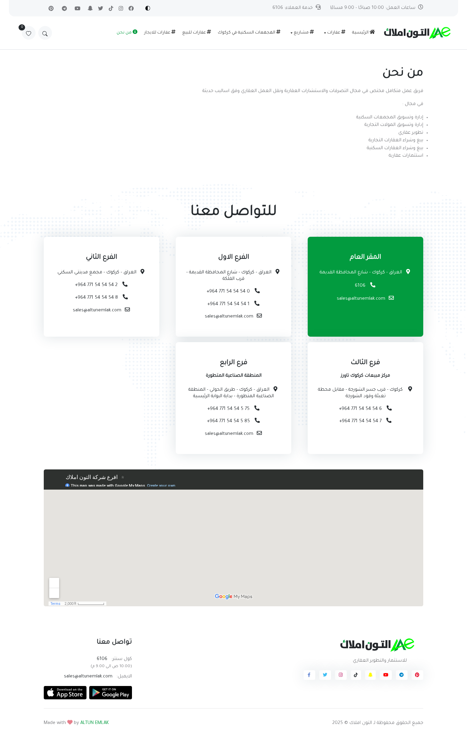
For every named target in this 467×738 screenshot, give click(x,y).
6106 (361, 285)
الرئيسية (361, 32)
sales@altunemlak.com (361, 298)
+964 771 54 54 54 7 (361, 421)
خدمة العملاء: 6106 (292, 8)
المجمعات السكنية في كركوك (247, 32)
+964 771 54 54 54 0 (228, 291)
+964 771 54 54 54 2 (97, 285)
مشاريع (302, 32)
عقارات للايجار (157, 32)
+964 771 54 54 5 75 (229, 409)
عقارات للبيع (194, 32)
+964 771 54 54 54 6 (361, 409)
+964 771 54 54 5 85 (229, 421)
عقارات (334, 32)
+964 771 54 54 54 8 (97, 297)
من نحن (125, 32)
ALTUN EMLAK (94, 723)
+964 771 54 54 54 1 (229, 304)
